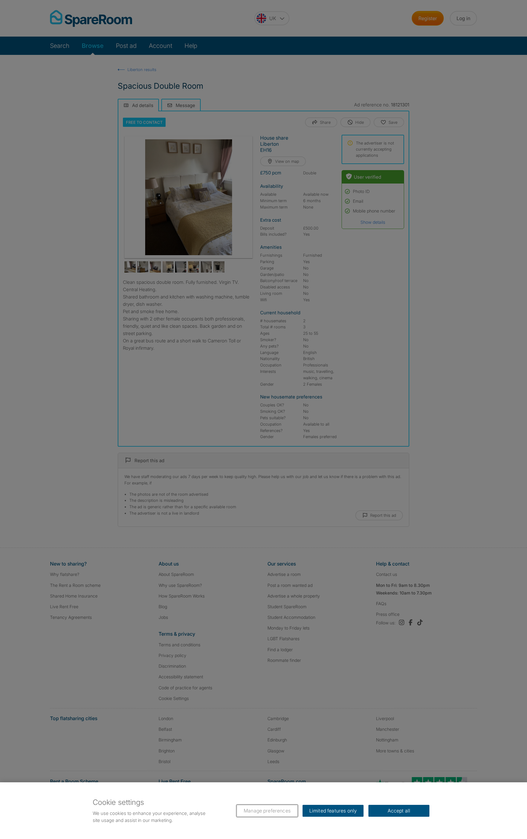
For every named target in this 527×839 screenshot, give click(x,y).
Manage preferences (267, 811)
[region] (263, 810)
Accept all (399, 811)
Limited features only (333, 811)
